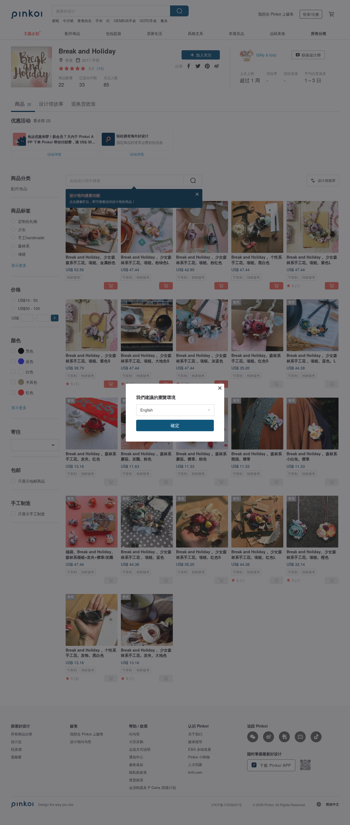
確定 (175, 425)
